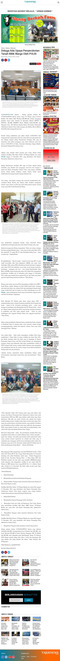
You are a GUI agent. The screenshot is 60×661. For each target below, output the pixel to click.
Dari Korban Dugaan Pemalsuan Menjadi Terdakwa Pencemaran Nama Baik (31, 563)
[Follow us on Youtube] (13, 657)
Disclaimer (34, 656)
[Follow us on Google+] (9, 657)
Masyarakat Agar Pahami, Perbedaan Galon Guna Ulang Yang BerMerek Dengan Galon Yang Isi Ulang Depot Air (26, 643)
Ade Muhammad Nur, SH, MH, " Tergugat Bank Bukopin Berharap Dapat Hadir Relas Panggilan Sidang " (10, 573)
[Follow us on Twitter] (6, 657)
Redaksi (23, 656)
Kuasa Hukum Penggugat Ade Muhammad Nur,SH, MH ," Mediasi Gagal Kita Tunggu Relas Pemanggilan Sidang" (10, 584)
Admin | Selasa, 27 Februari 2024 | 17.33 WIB (10, 56)
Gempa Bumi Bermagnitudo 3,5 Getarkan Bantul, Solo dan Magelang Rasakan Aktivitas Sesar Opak (37, 628)
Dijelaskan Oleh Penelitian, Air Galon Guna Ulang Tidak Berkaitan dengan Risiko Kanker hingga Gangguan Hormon (51, 217)
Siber (28, 656)
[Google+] (5, 60)
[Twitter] (8, 60)
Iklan (22, 658)
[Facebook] (2, 60)
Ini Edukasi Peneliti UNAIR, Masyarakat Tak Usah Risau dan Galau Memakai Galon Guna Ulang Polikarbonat (50, 261)
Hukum (7, 48)
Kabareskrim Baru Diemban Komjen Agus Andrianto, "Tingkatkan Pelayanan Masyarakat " (10, 563)
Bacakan (33, 64)
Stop (39, 64)
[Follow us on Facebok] (2, 657)
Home (2, 48)
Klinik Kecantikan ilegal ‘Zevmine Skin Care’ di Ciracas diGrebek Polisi (35, 582)
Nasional (13, 48)
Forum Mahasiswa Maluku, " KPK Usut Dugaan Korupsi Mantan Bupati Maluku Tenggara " (35, 572)
